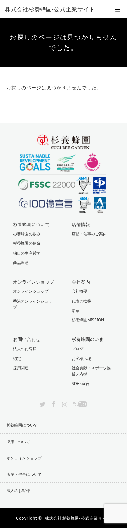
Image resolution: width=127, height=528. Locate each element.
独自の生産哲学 (26, 253)
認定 (17, 358)
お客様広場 (81, 358)
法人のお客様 (24, 348)
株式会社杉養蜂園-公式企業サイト (78, 518)
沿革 (75, 310)
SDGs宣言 (81, 383)
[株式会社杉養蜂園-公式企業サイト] (54, 9)
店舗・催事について (24, 474)
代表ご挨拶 (81, 301)
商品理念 (21, 262)
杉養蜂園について (22, 425)
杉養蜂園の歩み (26, 234)
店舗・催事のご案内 (89, 234)
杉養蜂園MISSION (88, 320)
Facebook (53, 403)
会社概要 (79, 291)
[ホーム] (9, 69)
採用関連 (21, 368)
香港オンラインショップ (32, 304)
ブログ (77, 348)
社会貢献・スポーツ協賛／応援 (91, 371)
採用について (18, 441)
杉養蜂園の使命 (26, 243)
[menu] (118, 9)
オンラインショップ (30, 291)
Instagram (64, 403)
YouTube (79, 403)
